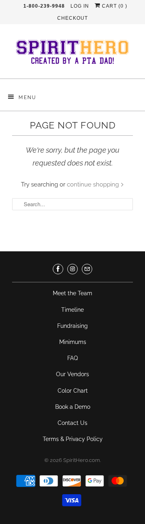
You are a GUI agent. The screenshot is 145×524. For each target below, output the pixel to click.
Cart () (113, 6)
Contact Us (72, 423)
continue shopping (93, 184)
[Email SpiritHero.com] (87, 269)
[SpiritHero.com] (72, 54)
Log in (79, 6)
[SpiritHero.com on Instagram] (72, 269)
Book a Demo (72, 407)
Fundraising (72, 326)
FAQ (72, 358)
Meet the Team (72, 293)
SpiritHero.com (81, 460)
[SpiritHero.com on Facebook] (58, 269)
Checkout (72, 18)
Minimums (72, 342)
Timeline (72, 310)
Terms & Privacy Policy (73, 439)
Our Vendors (72, 374)
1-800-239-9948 (44, 6)
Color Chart (73, 390)
